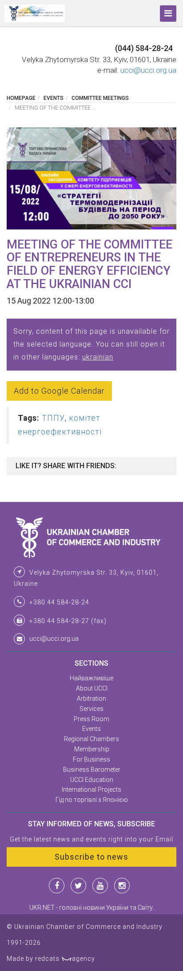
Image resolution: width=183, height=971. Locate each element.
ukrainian (97, 357)
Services (91, 708)
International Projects (91, 789)
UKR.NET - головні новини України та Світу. (91, 907)
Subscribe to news (91, 856)
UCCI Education (91, 779)
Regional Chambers (91, 738)
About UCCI (91, 688)
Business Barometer (91, 769)
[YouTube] (100, 885)
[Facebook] (56, 885)
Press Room (91, 718)
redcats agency (65, 958)
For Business (91, 759)
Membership (91, 749)
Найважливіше (91, 678)
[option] (91, 178)
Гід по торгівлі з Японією (92, 799)
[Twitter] (78, 885)
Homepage (21, 98)
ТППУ (53, 418)
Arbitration (91, 698)
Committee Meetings (100, 98)
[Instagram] (122, 885)
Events (54, 98)
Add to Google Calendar (59, 390)
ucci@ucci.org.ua (148, 70)
